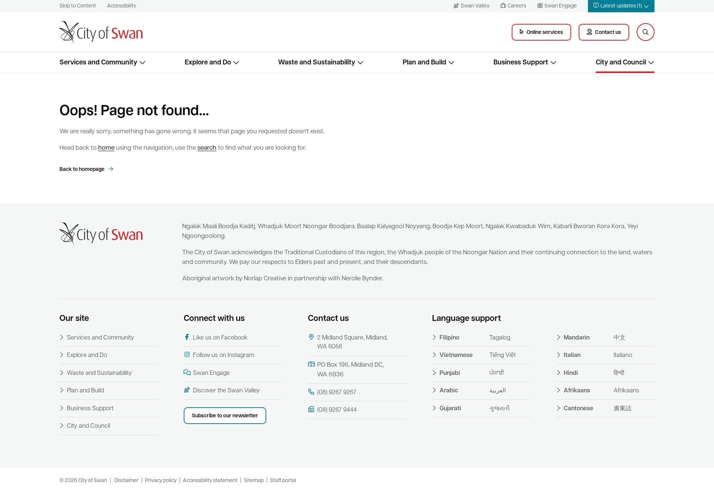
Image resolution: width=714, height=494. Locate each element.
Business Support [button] (520, 63)
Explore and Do (87, 355)
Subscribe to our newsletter (225, 416)
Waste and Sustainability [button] (316, 63)
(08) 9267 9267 (336, 393)
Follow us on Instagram (223, 355)
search (206, 148)
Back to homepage (83, 169)
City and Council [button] (621, 63)
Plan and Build (85, 391)
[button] (621, 6)
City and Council (88, 426)
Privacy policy (161, 481)
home (106, 148)
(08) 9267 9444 (337, 410)
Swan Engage (211, 373)
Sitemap (254, 481)
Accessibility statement (210, 481)
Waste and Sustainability (99, 373)
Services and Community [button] (98, 63)
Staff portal (283, 481)
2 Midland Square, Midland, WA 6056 (352, 342)
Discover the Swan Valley (226, 391)
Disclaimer (127, 481)
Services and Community (100, 338)
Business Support (90, 409)
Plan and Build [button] (424, 63)
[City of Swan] (101, 32)
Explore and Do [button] (208, 63)
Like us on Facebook (220, 338)
